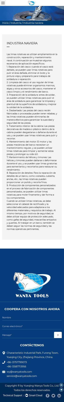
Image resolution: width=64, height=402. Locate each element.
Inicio (5, 23)
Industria (16, 23)
